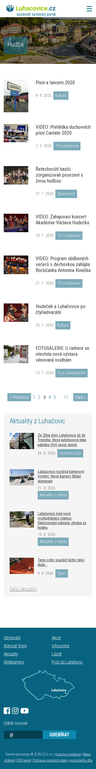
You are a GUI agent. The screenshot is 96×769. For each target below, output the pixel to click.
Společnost (66, 193)
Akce (56, 637)
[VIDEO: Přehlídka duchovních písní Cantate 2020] (16, 133)
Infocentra (60, 645)
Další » (80, 397)
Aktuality (11, 653)
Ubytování (12, 637)
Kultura (60, 95)
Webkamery (14, 662)
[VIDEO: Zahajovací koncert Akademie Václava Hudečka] (16, 223)
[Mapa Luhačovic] (48, 685)
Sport (61, 573)
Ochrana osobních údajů (50, 760)
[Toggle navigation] (88, 8)
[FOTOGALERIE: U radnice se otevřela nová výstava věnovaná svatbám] (16, 354)
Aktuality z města (53, 495)
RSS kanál (24, 760)
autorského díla (81, 760)
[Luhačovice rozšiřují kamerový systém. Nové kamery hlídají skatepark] (22, 477)
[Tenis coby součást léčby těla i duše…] (22, 566)
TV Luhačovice (67, 145)
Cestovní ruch (70, 453)
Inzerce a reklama (68, 754)
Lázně (57, 653)
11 (66, 397)
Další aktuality (23, 589)
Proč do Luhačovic (67, 662)
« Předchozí (19, 397)
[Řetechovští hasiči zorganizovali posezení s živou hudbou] (16, 175)
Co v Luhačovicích (71, 372)
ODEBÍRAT (59, 735)
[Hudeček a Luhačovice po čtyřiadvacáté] (16, 312)
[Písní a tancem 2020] (16, 96)
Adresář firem (15, 645)
